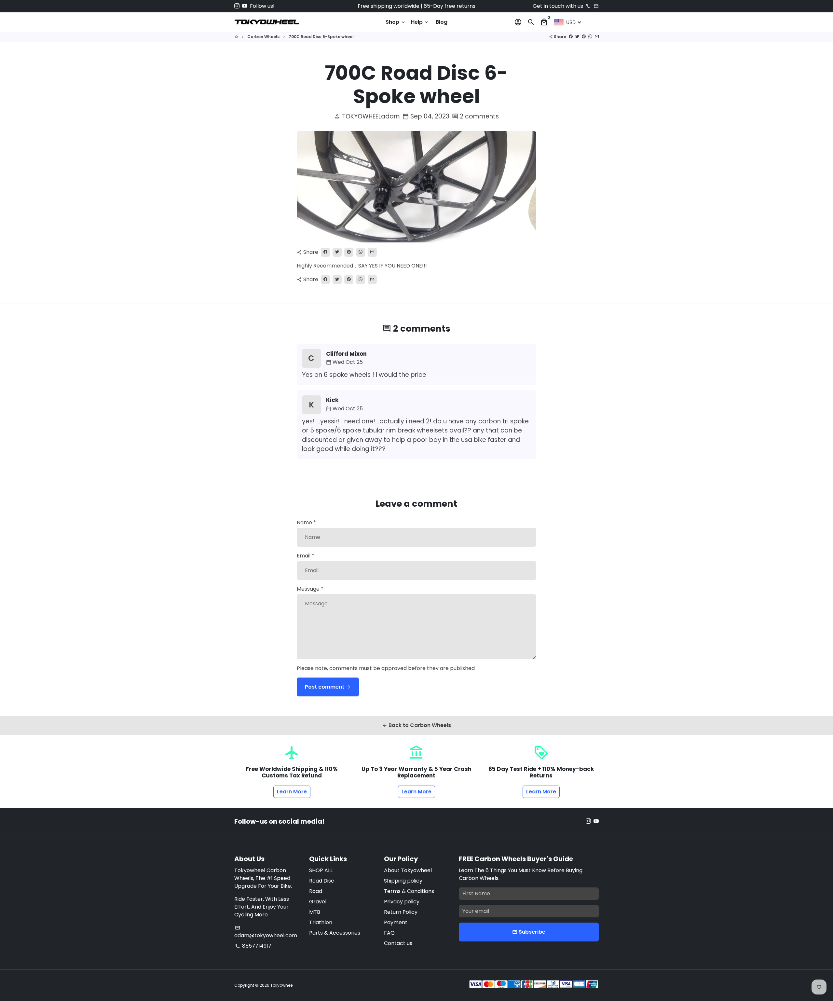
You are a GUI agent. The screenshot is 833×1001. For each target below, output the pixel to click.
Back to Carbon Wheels (416, 725)
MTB (314, 912)
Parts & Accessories (334, 933)
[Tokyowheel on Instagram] (236, 6)
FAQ (389, 933)
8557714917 (253, 946)
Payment (395, 922)
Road (315, 891)
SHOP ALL (321, 870)
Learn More (292, 791)
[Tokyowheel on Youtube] (244, 6)
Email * (305, 555)
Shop (396, 22)
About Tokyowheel (408, 870)
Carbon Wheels (263, 36)
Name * (306, 522)
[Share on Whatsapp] (590, 36)
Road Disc (321, 880)
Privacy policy (401, 901)
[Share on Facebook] (571, 36)
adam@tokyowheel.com (265, 932)
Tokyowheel (282, 985)
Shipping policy (403, 880)
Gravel (317, 901)
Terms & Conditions (409, 891)
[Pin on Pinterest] (584, 36)
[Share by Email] (597, 36)
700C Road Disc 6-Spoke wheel (321, 36)
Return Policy (400, 912)
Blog (441, 22)
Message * (310, 589)
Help (420, 22)
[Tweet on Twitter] (577, 36)
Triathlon (320, 922)
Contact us (398, 943)
